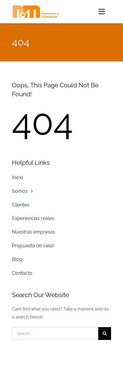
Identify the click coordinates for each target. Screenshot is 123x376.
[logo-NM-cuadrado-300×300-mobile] (35, 6)
